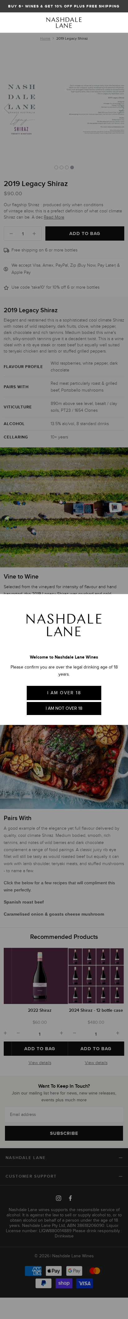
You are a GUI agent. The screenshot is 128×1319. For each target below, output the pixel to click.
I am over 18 (64, 692)
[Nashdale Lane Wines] (64, 22)
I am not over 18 (64, 708)
